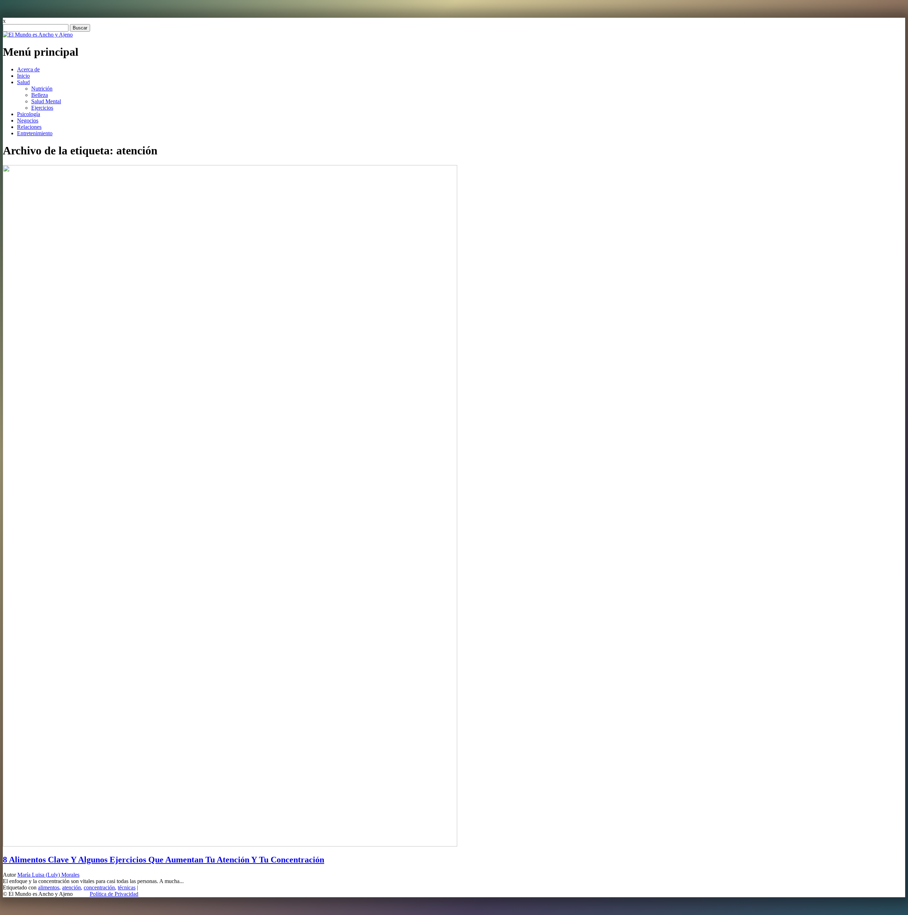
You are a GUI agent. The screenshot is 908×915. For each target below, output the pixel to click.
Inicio (23, 76)
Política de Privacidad (114, 894)
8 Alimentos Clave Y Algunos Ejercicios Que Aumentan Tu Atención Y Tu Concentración (163, 859)
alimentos (48, 887)
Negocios (27, 120)
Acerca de (28, 69)
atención (71, 887)
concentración (99, 887)
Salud (23, 82)
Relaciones (29, 127)
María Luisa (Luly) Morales (48, 875)
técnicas (126, 887)
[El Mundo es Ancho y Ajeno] (38, 35)
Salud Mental (46, 101)
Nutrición (41, 89)
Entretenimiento (34, 133)
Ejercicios (42, 108)
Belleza (39, 95)
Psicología (28, 114)
